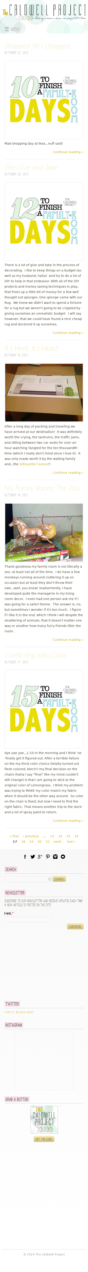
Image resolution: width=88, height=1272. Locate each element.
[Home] (44, 18)
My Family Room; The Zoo (42, 488)
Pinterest (48, 856)
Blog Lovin (63, 856)
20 (39, 841)
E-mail (9, 913)
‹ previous (31, 836)
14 (60, 836)
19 (31, 841)
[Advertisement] (33, 965)
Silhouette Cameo (33, 464)
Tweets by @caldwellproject (19, 1012)
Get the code (44, 1139)
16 (76, 836)
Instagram (55, 856)
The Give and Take (31, 167)
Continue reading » (68, 152)
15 (68, 836)
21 (48, 841)
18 (23, 841)
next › (58, 841)
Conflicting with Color (36, 655)
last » (71, 841)
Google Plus (40, 856)
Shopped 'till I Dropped (37, 46)
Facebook (25, 856)
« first (14, 836)
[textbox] (28, 879)
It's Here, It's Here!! (31, 348)
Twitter (32, 856)
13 (52, 836)
